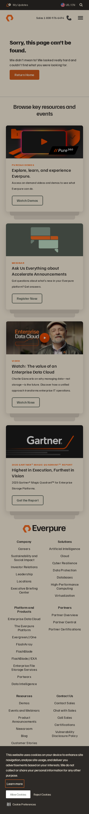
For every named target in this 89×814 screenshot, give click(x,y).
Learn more (15, 784)
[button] (21, 804)
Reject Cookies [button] (42, 794)
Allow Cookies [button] (18, 794)
